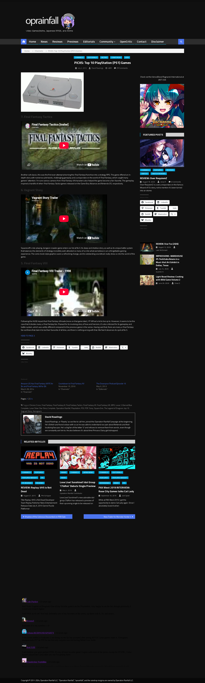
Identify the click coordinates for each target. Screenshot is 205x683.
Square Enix (98, 408)
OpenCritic (126, 41)
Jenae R (163, 182)
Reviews (57, 41)
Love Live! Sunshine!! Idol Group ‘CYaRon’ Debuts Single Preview (78, 484)
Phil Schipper (46, 495)
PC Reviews (27, 483)
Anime (63, 472)
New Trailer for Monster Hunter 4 (117, 516)
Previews (72, 41)
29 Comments (122, 68)
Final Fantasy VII (89, 405)
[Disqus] (78, 557)
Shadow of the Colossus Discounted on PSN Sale (45, 516)
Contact (141, 41)
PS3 (82, 408)
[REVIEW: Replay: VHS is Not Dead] (39, 457)
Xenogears (37, 411)
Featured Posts (153, 135)
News (44, 41)
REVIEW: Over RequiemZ (153, 178)
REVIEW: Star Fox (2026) (167, 243)
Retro (104, 57)
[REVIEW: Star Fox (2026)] (147, 247)
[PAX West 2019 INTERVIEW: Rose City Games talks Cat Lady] (117, 457)
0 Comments (176, 182)
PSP (86, 408)
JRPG (113, 405)
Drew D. (177, 283)
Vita (127, 57)
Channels (79, 57)
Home (32, 41)
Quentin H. (160, 272)
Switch (144, 173)
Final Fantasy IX (59, 405)
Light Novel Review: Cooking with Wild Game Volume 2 (169, 278)
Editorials (89, 41)
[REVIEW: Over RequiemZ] (162, 153)
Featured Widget (29, 477)
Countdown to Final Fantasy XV (71, 383)
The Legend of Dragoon (113, 408)
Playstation (75, 408)
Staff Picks (116, 57)
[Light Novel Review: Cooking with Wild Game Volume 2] (147, 280)
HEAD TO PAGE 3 (28, 335)
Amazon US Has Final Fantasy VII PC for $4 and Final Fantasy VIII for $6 (37, 385)
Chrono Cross (35, 405)
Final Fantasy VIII (103, 405)
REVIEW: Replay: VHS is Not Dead (36, 489)
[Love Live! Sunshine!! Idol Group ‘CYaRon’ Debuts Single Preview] (78, 457)
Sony (91, 408)
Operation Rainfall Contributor (71, 493)
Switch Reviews (158, 173)
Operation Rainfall (63, 408)
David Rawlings (97, 68)
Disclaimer (157, 41)
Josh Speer (126, 495)
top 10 (126, 408)
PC (42, 477)
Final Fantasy (47, 405)
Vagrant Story (26, 411)
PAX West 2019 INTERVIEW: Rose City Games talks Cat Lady (116, 489)
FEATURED (39, 472)
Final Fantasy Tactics (74, 405)
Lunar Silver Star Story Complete (42, 408)
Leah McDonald (161, 250)
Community (106, 41)
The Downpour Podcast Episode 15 (111, 383)
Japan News (88, 472)
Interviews (104, 483)
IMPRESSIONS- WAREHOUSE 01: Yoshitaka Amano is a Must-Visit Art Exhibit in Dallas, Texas (169, 261)
